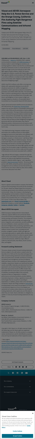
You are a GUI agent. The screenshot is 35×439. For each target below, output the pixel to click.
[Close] (33, 413)
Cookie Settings (17, 431)
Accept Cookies (17, 436)
